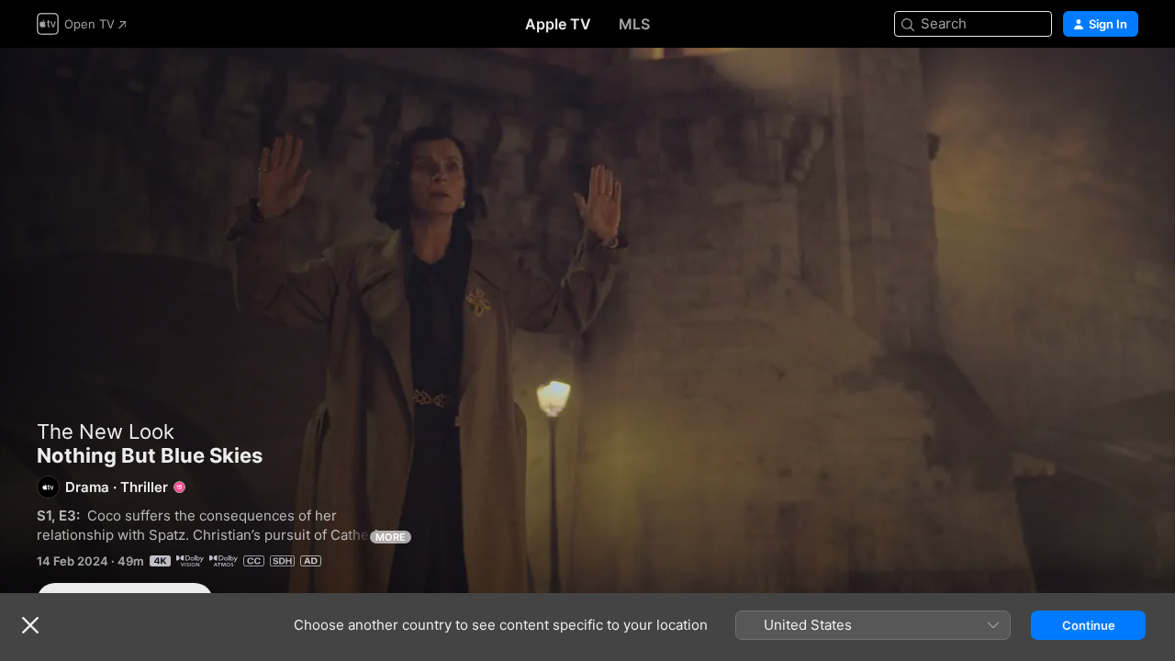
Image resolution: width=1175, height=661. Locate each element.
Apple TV (558, 24)
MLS (634, 24)
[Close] (30, 625)
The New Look (105, 431)
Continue (1088, 625)
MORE (390, 537)
